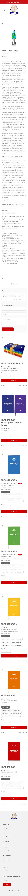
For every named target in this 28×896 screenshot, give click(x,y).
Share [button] (5, 56)
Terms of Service (6, 850)
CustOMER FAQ (6, 859)
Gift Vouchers (5, 864)
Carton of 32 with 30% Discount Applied (12, 501)
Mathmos (15, 233)
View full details (22, 385)
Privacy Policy (5, 845)
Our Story (5, 828)
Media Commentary (7, 833)
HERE (23, 206)
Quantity (3, 372)
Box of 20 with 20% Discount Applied (11, 498)
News (4, 861)
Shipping (7, 370)
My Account (5, 867)
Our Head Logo (6, 836)
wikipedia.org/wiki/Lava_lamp (9, 213)
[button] (1, 10)
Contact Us (5, 870)
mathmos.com (5, 214)
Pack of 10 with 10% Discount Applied (11, 494)
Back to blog (15, 284)
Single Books (5, 491)
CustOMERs (5, 831)
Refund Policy (5, 847)
